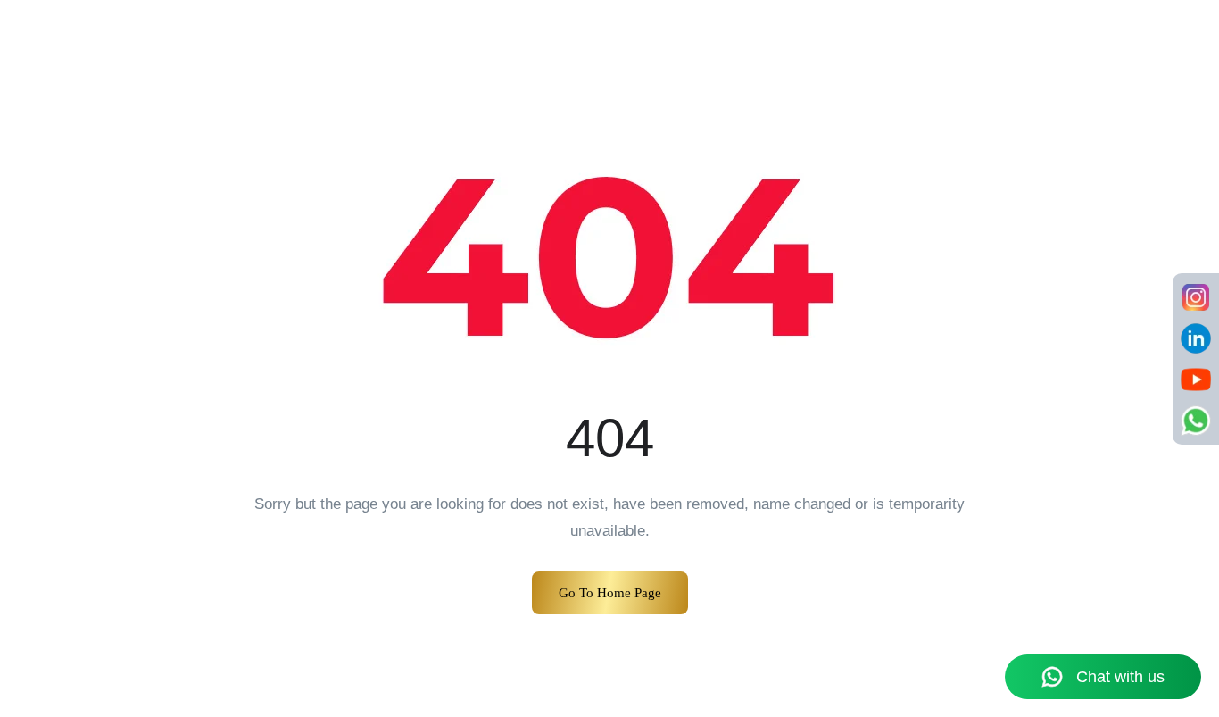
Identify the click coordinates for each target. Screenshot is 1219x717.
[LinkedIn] (1196, 338)
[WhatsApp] (1196, 420)
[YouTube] (1196, 379)
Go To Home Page (610, 593)
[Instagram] (1196, 297)
